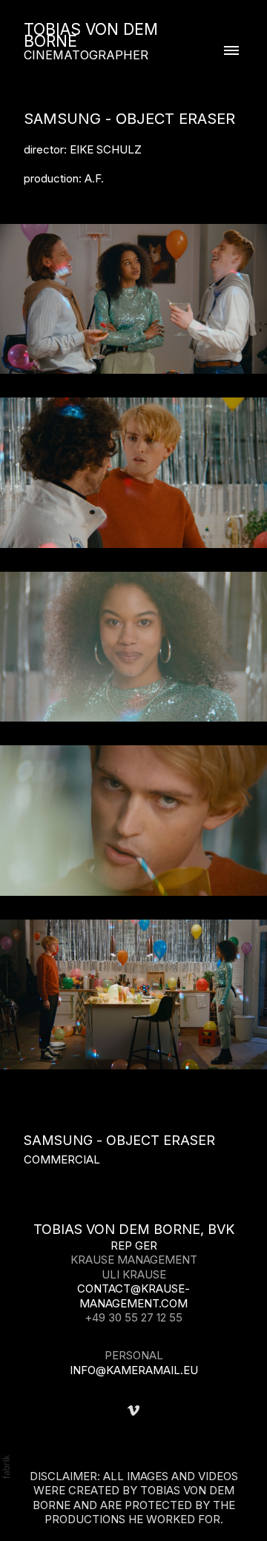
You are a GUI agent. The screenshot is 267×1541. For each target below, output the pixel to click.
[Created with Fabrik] (6, 1467)
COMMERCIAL (62, 1159)
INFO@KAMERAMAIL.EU (134, 1370)
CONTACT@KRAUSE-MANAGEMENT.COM (133, 1295)
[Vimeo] (133, 1410)
